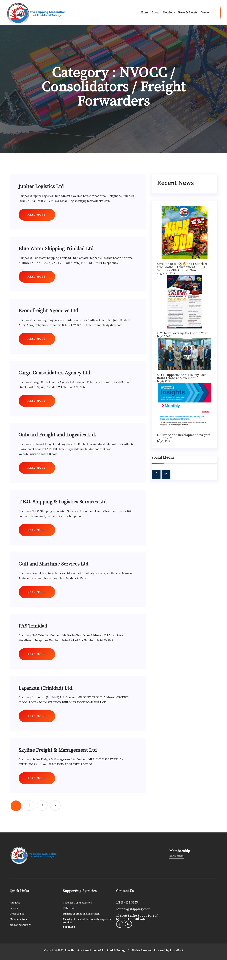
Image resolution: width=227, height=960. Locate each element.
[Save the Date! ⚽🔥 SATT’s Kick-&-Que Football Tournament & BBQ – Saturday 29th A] (184, 232)
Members (169, 12)
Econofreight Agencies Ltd (48, 311)
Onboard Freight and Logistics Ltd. (57, 435)
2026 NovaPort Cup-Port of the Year (182, 333)
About (155, 12)
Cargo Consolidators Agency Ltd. (55, 373)
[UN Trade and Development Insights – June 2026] (184, 406)
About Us (15, 902)
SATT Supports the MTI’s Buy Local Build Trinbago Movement (182, 376)
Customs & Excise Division (77, 902)
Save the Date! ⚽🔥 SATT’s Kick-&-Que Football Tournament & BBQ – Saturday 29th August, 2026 (182, 267)
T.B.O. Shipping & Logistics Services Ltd (63, 502)
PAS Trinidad (33, 626)
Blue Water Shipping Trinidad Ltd (56, 249)
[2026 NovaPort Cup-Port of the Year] (184, 301)
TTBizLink (68, 908)
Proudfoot (176, 950)
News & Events (187, 12)
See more (69, 927)
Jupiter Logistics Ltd (41, 186)
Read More (176, 856)
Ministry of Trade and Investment (81, 913)
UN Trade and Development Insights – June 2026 (183, 436)
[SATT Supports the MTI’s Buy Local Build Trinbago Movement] (184, 354)
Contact (206, 12)
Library (14, 908)
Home (144, 12)
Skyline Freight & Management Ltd (58, 750)
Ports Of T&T (17, 913)
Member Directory (20, 924)
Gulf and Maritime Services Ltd (53, 564)
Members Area (18, 919)
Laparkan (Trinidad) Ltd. (46, 688)
